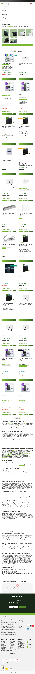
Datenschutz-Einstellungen (3, 649)
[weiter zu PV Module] (13, 32)
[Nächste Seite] (15, 51)
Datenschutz (3, 642)
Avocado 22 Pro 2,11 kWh (6, 95)
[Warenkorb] (28, 4)
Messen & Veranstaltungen (12, 653)
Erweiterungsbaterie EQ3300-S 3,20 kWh (24, 189)
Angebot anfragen (9, 200)
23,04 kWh (24, 218)
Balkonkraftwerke (5, 9)
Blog (10, 651)
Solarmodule (4, 11)
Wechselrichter (4, 14)
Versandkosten (19, 613)
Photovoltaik (3, 623)
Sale (2, 20)
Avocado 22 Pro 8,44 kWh (6, 400)
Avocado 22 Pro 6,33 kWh (6, 98)
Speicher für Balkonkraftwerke (26, 453)
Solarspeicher (20, 443)
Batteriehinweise (3, 645)
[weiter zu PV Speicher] (29, 32)
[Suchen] (21, 4)
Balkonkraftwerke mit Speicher (9, 453)
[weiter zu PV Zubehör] (5, 39)
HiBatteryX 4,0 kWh (5, 64)
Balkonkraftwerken (13, 625)
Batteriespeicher (4, 13)
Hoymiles (12, 455)
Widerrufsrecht (3, 641)
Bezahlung (11, 647)
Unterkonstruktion (5, 15)
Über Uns (11, 648)
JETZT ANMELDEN (22, 607)
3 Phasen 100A (9, 160)
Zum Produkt (9, 143)
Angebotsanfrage (12, 643)
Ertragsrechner (20, 641)
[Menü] (6, 4)
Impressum (2, 644)
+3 (9, 64)
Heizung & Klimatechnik (6, 18)
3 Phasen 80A (4, 160)
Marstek (9, 455)
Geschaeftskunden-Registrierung (13, 642)
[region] (17, 1)
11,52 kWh (20, 218)
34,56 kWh (28, 218)
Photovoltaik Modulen (16, 425)
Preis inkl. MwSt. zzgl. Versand (6, 111)
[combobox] (13, 4)
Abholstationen (12, 645)
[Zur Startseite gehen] (2, 3)
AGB (1, 643)
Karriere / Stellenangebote (3, 647)
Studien (11, 654)
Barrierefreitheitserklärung (5, 650)
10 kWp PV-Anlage (10, 423)
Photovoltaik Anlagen (21, 643)
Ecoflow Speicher (19, 455)
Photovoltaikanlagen (11, 633)
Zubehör (3, 17)
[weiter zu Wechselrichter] (21, 32)
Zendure (6, 455)
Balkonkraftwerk (15, 450)
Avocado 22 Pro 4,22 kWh (22, 98)
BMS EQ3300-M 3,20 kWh (22, 188)
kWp (25, 423)
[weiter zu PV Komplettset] (5, 32)
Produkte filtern (18, 45)
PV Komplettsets (22, 465)
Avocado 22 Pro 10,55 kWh (23, 400)
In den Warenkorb (10, 79)
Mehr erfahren (19, 588)
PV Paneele (6, 523)
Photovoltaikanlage (10, 26)
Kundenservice (12, 644)
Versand (11, 646)
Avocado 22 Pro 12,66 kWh (23, 99)
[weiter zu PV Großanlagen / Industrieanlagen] (13, 39)
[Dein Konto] (26, 4)
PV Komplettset (4, 10)
